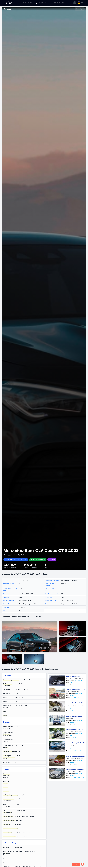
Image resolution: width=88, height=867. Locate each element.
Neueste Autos (43, 3)
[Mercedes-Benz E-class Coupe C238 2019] (57, 760)
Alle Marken (27, 3)
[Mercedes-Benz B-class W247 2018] (57, 720)
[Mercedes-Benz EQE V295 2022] (57, 733)
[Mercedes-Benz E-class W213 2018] (57, 693)
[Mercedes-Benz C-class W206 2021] (57, 706)
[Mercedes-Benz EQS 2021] (57, 680)
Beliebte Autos (59, 3)
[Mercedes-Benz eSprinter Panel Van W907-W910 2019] (57, 746)
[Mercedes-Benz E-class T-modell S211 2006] (57, 773)
